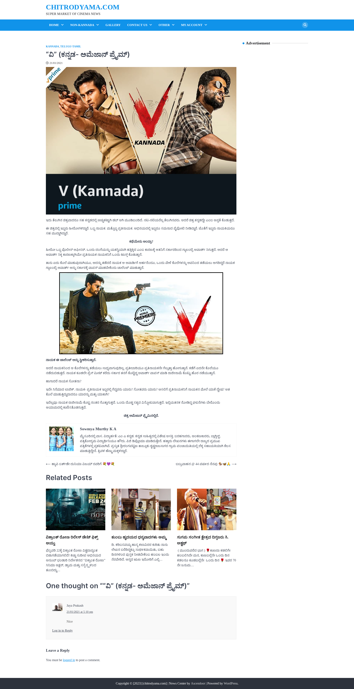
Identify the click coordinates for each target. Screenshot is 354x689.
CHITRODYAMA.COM (82, 7)
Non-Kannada (82, 25)
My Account (191, 25)
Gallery (113, 25)
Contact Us (137, 25)
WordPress (231, 683)
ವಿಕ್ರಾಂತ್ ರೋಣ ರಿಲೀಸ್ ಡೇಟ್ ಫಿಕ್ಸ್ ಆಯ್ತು (72, 540)
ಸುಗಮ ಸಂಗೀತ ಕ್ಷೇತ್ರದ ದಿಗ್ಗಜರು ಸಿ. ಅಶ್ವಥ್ (203, 540)
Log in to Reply (62, 630)
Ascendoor (198, 683)
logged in (69, 660)
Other (164, 25)
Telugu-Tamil (70, 46)
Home (54, 25)
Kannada (52, 46)
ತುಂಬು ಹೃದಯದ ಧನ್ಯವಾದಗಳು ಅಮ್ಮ (138, 537)
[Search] (305, 25)
